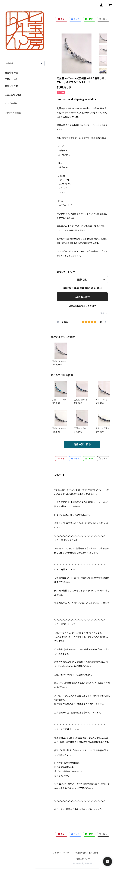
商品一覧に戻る (82, 444)
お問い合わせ (11, 86)
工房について (11, 79)
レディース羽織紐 (13, 112)
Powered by (79, 863)
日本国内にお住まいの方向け (82, 306)
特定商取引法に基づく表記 (86, 853)
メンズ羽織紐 (11, 103)
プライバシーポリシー (62, 853)
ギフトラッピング (66, 272)
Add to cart (82, 296)
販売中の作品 (11, 72)
